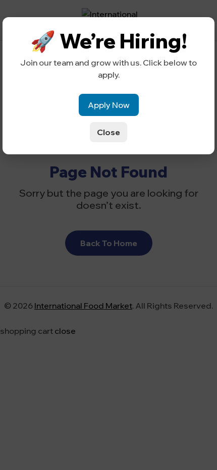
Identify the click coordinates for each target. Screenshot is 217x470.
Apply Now (109, 105)
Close (108, 132)
